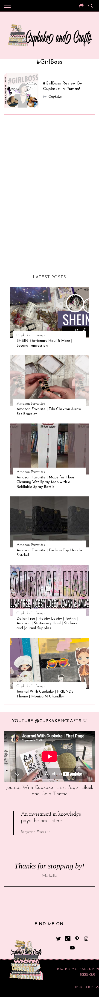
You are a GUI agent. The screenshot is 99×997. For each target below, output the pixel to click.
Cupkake (55, 96)
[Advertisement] (28, 189)
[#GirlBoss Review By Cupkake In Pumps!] (21, 90)
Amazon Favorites (31, 403)
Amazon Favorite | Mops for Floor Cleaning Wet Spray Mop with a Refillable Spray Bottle (45, 482)
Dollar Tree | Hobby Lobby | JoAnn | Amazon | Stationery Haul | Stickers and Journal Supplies (47, 623)
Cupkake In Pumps (31, 335)
